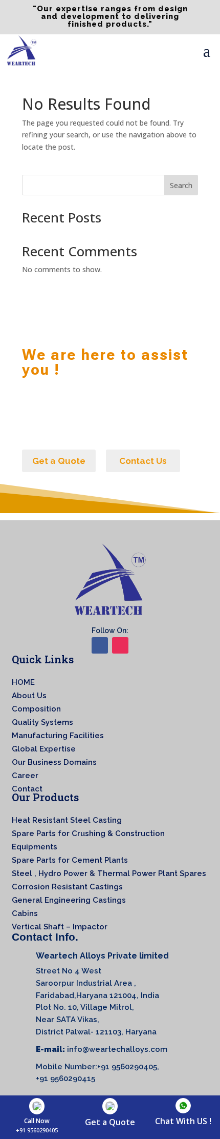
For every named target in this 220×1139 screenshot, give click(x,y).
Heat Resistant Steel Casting (67, 820)
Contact (27, 789)
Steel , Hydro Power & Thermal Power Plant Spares (109, 873)
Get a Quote (58, 461)
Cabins (25, 913)
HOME (23, 682)
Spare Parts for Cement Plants (70, 860)
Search (181, 185)
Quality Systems (42, 722)
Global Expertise (44, 749)
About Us (29, 695)
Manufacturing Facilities (58, 735)
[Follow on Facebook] (100, 645)
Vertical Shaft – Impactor (59, 926)
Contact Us (143, 461)
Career (25, 775)
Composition (36, 709)
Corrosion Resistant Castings (67, 886)
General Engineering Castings (69, 900)
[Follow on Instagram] (120, 645)
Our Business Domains (54, 762)
